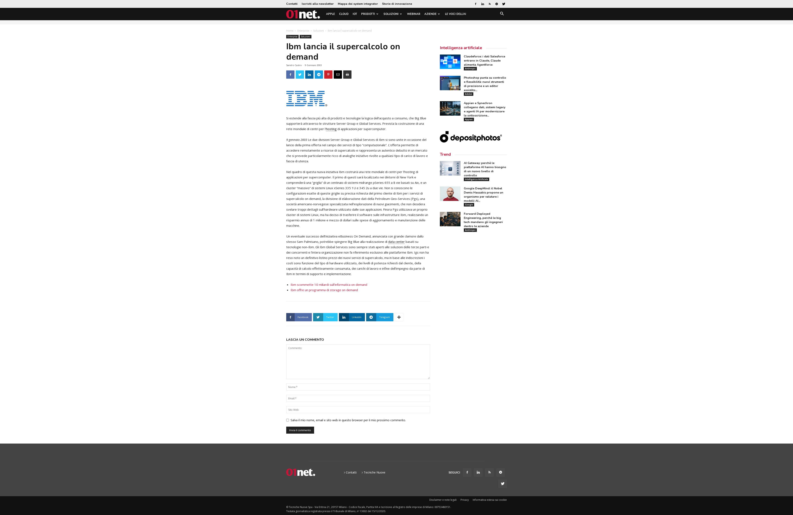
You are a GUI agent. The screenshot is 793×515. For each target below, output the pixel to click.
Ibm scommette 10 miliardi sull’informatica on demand (329, 284)
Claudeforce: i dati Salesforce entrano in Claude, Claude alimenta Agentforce (484, 61)
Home (289, 30)
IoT (355, 14)
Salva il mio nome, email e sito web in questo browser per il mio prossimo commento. (348, 420)
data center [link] (396, 242)
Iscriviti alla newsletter (318, 4)
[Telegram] (497, 4)
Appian (469, 119)
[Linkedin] (483, 4)
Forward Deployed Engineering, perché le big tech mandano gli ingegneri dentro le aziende (483, 220)
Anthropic (470, 68)
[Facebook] (475, 4)
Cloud (344, 14)
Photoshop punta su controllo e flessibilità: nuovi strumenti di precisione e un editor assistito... (485, 84)
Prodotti (368, 14)
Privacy (465, 500)
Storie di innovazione (397, 4)
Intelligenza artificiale (461, 48)
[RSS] (490, 4)
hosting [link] (331, 129)
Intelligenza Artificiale (476, 179)
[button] (502, 14)
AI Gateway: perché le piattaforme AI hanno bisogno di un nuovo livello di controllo (485, 169)
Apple (330, 14)
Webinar (413, 14)
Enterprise (303, 30)
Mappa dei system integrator (358, 4)
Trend (445, 154)
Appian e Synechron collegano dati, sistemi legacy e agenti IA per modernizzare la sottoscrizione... (484, 109)
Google (469, 204)
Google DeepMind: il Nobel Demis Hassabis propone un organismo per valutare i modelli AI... (483, 194)
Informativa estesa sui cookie (490, 500)
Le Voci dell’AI (455, 14)
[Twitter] (504, 4)
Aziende (430, 14)
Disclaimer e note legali (443, 500)
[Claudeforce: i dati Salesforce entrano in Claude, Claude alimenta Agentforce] (450, 62)
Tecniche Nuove (374, 472)
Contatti (292, 4)
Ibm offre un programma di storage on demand (324, 290)
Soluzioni (391, 14)
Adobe (468, 94)
